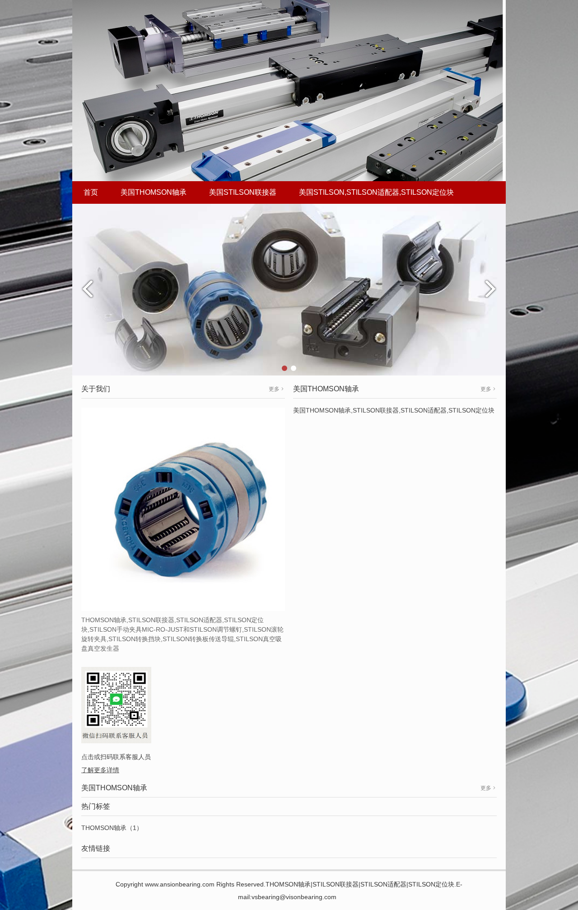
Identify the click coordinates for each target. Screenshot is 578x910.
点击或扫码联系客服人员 (116, 756)
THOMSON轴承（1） (112, 827)
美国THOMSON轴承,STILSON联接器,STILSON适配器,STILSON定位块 (393, 410)
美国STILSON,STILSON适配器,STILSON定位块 (376, 192)
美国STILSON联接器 (242, 192)
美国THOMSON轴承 (153, 192)
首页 (91, 192)
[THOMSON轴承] (289, 289)
